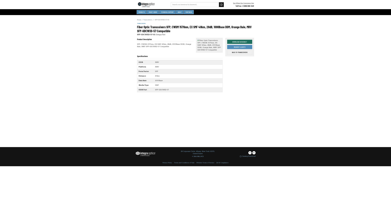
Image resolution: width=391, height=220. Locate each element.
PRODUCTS (141, 12)
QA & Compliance (222, 163)
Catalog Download (249, 156)
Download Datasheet (239, 42)
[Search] (221, 4)
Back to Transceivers (240, 52)
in (254, 153)
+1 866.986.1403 (198, 156)
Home (139, 20)
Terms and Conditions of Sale (184, 163)
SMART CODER (153, 12)
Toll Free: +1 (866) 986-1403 (245, 6)
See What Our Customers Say (243, 3)
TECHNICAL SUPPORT (167, 12)
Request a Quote (240, 47)
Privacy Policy (167, 163)
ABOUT (180, 12)
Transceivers (147, 20)
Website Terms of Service (205, 163)
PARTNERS (189, 12)
